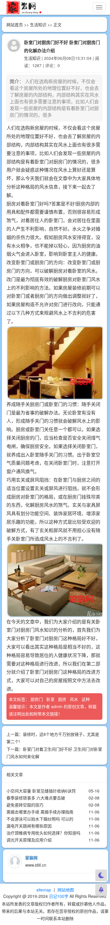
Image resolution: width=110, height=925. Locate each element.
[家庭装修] (23, 7)
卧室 (51, 699)
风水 (74, 699)
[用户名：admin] (13, 45)
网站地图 (65, 890)
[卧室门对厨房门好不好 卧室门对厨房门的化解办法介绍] (54, 363)
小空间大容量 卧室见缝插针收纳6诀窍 (41, 791)
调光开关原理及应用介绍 (29, 840)
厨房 (62, 699)
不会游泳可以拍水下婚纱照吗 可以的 (39, 819)
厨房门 (37, 699)
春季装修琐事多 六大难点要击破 (35, 798)
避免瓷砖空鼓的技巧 (24, 805)
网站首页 (14, 24)
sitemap (43, 890)
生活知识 (38, 24)
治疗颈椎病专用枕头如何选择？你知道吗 (43, 833)
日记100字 (58, 896)
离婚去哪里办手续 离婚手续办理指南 (39, 812)
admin (56, 706)
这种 (86, 699)
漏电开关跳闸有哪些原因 (29, 826)
